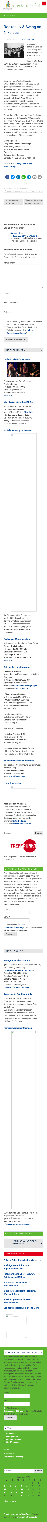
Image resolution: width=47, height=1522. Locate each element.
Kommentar (9, 263)
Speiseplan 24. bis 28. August (18, 970)
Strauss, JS (15, 233)
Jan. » (13, 1501)
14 (22, 1489)
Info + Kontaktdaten (17, 776)
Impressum (9, 1453)
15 (27, 1489)
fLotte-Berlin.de (19, 821)
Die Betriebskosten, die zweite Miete (23, 1308)
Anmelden (10, 1434)
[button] (7, 177)
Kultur (25, 189)
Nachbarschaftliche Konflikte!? (19, 760)
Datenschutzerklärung (13, 927)
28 (22, 1495)
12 (11, 1489)
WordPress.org (12, 1442)
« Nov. (6, 1501)
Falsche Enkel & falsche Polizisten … (23, 1260)
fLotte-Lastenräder (13, 783)
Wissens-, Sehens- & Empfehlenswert (34, 202)
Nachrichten (37, 191)
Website (7, 312)
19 (11, 1492)
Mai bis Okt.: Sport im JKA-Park (19, 402)
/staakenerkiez (22, 688)
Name (7, 293)
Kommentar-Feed (13, 1439)
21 (22, 1492)
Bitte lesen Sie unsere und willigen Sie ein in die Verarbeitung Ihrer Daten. (23, 928)
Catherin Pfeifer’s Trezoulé (17, 359)
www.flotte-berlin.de (22, 824)
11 (5, 1489)
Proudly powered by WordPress (17, 1514)
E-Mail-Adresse (11, 302)
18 (5, 1492)
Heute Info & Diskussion (12, 202)
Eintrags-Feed (12, 1436)
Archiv (6, 1449)
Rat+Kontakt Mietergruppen (25, 686)
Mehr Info (8, 395)
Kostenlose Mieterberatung (17, 639)
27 (16, 1495)
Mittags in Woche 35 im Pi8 (17, 960)
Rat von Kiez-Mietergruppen (17, 667)
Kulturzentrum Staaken (17, 191)
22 (27, 1492)
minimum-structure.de (27, 1517)
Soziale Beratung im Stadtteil (18, 430)
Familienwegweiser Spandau (18, 1028)
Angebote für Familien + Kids (18, 994)
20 (16, 1492)
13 (16, 1489)
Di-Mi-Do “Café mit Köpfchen (16, 987)
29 (27, 1495)
